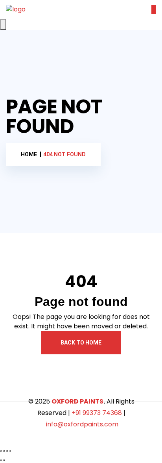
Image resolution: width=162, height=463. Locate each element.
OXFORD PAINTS (77, 401)
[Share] (7, 451)
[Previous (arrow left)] (1, 460)
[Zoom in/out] (1, 451)
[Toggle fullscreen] (4, 451)
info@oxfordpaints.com (82, 424)
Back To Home (81, 342)
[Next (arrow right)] (4, 460)
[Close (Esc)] (10, 451)
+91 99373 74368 (97, 412)
